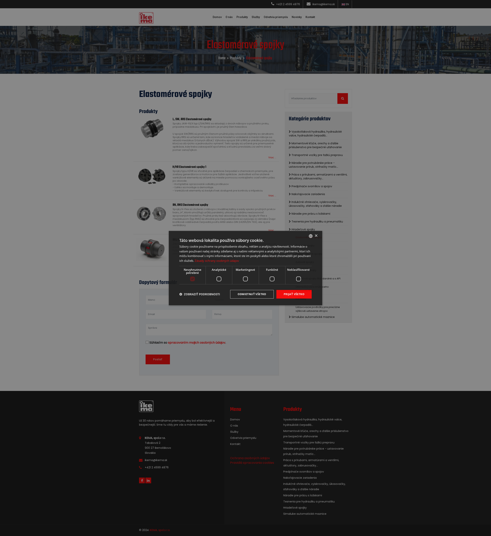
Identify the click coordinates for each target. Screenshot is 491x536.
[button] (199, 294)
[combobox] (311, 236)
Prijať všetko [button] (294, 294)
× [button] (316, 235)
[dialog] (245, 268)
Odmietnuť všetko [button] (252, 294)
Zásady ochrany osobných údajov (217, 261)
